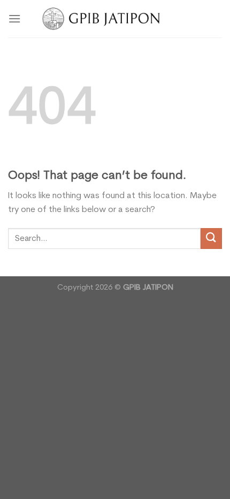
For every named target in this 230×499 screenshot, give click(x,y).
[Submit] (211, 238)
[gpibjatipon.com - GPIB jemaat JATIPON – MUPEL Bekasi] (115, 18)
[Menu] (14, 18)
